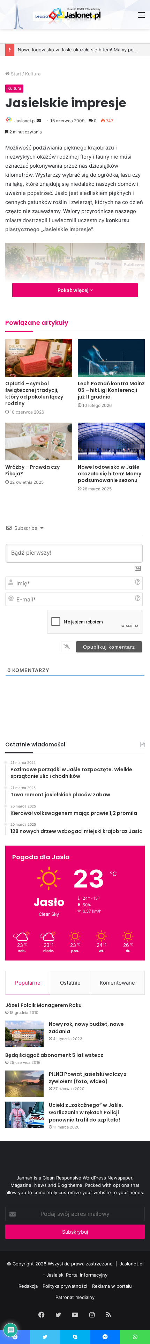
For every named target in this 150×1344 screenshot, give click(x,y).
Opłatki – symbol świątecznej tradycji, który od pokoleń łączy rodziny (34, 393)
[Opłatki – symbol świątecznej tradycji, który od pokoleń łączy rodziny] (38, 358)
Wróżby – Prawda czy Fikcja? (32, 470)
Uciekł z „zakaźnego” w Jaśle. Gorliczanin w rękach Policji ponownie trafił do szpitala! (86, 1112)
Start (15, 73)
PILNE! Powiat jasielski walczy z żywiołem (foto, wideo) (88, 1078)
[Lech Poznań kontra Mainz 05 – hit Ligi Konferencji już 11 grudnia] (111, 358)
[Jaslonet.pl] (75, 14)
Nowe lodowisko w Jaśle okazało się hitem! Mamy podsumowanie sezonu (109, 473)
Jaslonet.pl (25, 120)
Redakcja (28, 1286)
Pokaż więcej (74, 290)
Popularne (27, 982)
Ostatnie (70, 982)
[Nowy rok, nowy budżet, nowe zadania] (24, 1034)
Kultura (32, 73)
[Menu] (141, 17)
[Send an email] (39, 120)
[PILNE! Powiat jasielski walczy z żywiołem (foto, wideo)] (24, 1084)
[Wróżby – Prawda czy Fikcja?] (38, 441)
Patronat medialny (75, 1297)
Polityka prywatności (65, 1286)
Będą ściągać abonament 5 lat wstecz (54, 1055)
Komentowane (117, 982)
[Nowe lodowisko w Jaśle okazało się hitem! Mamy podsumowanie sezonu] (111, 441)
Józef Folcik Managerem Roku (43, 1005)
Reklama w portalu (112, 1286)
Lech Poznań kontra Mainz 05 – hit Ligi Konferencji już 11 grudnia (111, 390)
